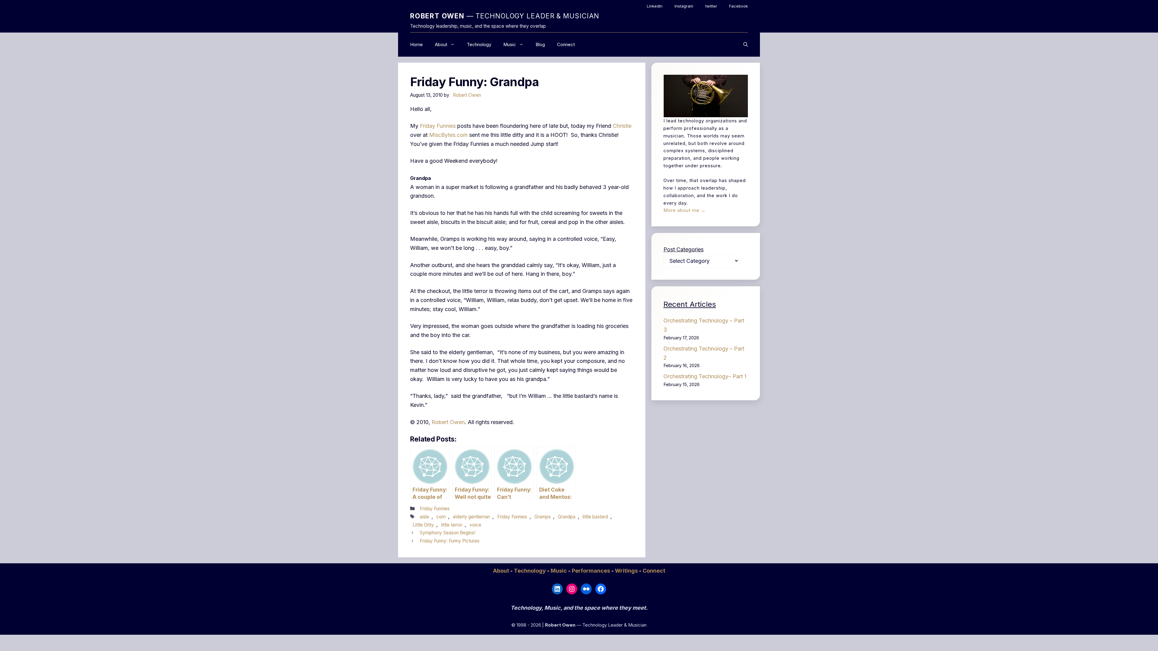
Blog (540, 44)
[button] (745, 45)
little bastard (595, 517)
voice (475, 525)
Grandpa (566, 517)
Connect (566, 44)
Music (509, 44)
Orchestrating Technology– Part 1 (704, 376)
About (441, 44)
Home (416, 44)
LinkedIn (655, 6)
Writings (627, 571)
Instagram (684, 6)
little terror (451, 525)
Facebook (738, 6)
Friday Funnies (438, 126)
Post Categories (683, 249)
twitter (711, 6)
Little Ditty (423, 525)
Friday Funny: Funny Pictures (449, 541)
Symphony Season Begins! (447, 533)
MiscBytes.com (448, 135)
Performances (591, 571)
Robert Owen (448, 422)
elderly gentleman (471, 517)
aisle (424, 517)
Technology (479, 44)
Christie (622, 126)
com (441, 517)
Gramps (542, 517)
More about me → (684, 210)
